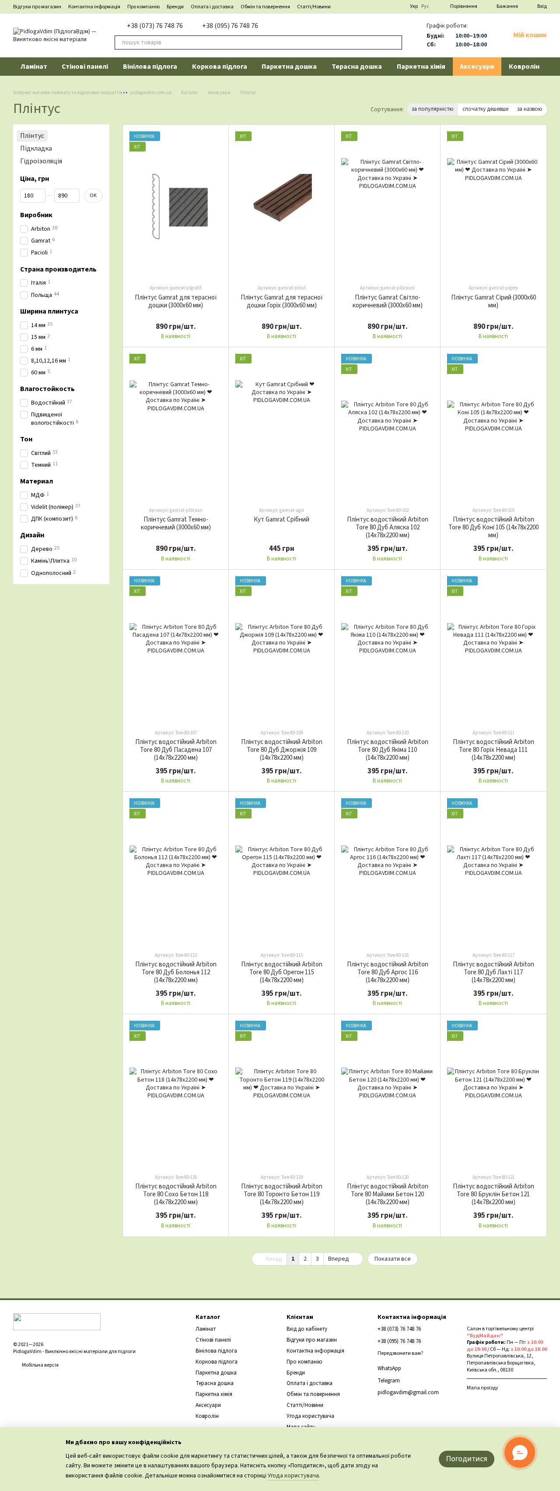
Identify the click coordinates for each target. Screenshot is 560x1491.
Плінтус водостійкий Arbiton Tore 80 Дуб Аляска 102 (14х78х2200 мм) (387, 527)
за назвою (529, 109)
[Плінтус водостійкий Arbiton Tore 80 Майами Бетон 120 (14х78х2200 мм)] (387, 1094)
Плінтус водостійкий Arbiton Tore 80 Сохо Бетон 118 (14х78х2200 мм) (176, 1194)
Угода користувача (310, 1416)
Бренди (175, 7)
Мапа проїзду (482, 1388)
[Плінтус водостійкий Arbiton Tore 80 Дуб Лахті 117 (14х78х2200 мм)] (493, 871)
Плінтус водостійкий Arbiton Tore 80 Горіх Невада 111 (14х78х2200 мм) (493, 749)
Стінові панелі (85, 66)
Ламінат (34, 66)
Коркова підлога (219, 66)
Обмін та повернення (265, 7)
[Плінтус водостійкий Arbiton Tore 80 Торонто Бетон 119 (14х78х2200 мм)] (281, 1094)
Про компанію (143, 7)
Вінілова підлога (150, 66)
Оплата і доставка (212, 7)
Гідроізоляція (41, 161)
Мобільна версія (40, 1365)
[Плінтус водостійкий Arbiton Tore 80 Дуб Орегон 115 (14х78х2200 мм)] (281, 871)
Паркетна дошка (289, 66)
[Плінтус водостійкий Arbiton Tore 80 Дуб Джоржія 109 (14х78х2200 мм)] (281, 649)
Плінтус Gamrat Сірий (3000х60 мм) (493, 301)
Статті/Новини (314, 7)
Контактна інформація (94, 7)
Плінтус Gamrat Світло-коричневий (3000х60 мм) (388, 301)
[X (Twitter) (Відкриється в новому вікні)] (387, 6)
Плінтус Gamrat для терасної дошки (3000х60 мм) (176, 301)
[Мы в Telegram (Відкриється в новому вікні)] (366, 6)
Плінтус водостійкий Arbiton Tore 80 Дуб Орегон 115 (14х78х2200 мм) (281, 972)
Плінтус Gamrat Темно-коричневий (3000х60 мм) (176, 523)
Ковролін (524, 66)
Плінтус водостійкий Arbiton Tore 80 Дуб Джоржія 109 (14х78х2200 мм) (281, 749)
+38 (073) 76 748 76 (155, 25)
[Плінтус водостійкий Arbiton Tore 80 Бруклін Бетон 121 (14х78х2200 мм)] (493, 1094)
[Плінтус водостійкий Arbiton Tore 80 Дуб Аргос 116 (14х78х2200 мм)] (387, 871)
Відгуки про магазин (37, 7)
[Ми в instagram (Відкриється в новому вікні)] (397, 6)
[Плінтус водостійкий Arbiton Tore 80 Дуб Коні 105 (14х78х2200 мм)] (493, 427)
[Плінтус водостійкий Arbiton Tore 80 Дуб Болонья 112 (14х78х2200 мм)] (176, 871)
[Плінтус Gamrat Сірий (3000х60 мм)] (493, 204)
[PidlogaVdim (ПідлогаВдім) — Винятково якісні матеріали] (57, 1321)
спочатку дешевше (485, 109)
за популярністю (433, 109)
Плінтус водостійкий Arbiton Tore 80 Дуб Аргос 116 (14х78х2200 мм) (387, 972)
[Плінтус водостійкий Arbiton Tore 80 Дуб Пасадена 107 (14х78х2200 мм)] (176, 649)
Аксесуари (477, 66)
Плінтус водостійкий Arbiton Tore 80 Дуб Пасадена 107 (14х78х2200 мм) (176, 749)
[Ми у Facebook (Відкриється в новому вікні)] (355, 6)
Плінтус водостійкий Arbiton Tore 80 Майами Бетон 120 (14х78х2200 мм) (387, 1194)
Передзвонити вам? (400, 1353)
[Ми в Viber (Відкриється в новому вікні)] (376, 6)
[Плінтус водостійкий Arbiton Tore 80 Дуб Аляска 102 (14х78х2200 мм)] (387, 427)
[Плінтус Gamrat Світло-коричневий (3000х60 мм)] (387, 204)
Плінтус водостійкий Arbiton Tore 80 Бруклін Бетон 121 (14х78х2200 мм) (493, 1194)
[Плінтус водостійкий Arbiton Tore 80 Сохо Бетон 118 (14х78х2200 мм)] (176, 1094)
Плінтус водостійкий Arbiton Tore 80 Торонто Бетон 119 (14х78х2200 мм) (281, 1194)
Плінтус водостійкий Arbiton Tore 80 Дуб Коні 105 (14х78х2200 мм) (493, 527)
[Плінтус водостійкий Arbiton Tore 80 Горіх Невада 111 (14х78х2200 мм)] (493, 649)
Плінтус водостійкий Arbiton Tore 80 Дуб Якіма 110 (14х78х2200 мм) (387, 749)
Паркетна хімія (421, 66)
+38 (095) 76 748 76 (230, 25)
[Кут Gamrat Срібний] (281, 427)
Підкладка (36, 148)
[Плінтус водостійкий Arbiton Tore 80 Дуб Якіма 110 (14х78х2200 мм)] (387, 649)
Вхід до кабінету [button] (307, 1329)
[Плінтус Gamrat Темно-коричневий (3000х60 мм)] (176, 427)
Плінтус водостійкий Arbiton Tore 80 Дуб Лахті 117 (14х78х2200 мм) (493, 972)
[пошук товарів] (395, 42)
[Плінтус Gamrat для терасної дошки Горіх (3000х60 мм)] (281, 204)
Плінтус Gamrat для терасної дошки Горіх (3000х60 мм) (281, 301)
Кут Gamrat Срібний (281, 519)
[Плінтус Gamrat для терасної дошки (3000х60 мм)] (176, 204)
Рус (425, 6)
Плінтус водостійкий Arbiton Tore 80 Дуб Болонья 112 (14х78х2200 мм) (176, 972)
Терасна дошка (357, 66)
